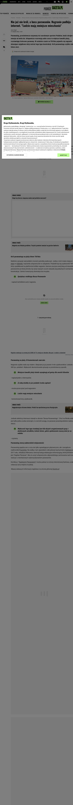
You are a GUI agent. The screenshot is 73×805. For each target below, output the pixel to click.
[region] (36, 137)
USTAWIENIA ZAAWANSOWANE (15, 155)
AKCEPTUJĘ (63, 155)
